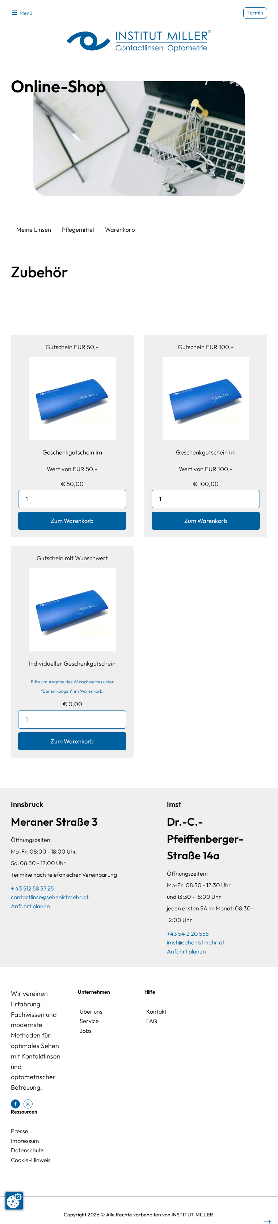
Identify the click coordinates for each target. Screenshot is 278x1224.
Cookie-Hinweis (31, 1160)
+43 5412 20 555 (188, 933)
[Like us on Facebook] (15, 1103)
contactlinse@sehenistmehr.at (50, 897)
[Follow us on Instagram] (28, 1103)
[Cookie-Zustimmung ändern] (14, 1201)
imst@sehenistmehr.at (195, 942)
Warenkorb (120, 229)
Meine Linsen (33, 229)
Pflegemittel (78, 229)
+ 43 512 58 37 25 (32, 888)
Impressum (25, 1140)
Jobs (86, 1030)
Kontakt (156, 1011)
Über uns (91, 1011)
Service (89, 1020)
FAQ (151, 1020)
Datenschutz (27, 1150)
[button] (21, 13)
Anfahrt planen (30, 906)
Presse (19, 1131)
